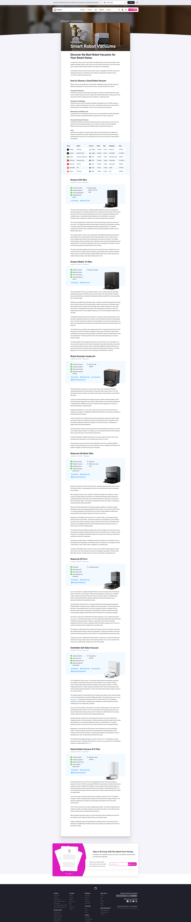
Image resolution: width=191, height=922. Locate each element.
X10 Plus (79, 171)
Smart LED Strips (57, 918)
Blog (70, 903)
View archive (68, 873)
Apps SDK (87, 897)
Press (70, 905)
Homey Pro (56, 897)
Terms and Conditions (132, 908)
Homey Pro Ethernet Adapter (60, 907)
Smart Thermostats (58, 916)
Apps (95, 9)
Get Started (87, 895)
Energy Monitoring (104, 912)
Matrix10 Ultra (80, 153)
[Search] (119, 9)
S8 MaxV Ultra (80, 160)
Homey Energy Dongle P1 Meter (60, 905)
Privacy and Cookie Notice (122, 908)
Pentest (86, 912)
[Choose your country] (125, 9)
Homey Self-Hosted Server (59, 901)
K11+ (88, 743)
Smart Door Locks (57, 914)
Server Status (88, 903)
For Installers (87, 917)
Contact (71, 909)
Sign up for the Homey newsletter (129, 893)
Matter (101, 903)
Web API (86, 899)
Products (82, 9)
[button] (114, 2)
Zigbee (101, 897)
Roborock (72, 160)
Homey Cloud (56, 895)
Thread (101, 905)
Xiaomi (71, 171)
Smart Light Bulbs (57, 920)
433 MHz (102, 901)
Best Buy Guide (65, 21)
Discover (101, 9)
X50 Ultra (79, 149)
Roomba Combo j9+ (82, 157)
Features (89, 9)
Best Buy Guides (58, 910)
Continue (131, 2)
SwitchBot (72, 167)
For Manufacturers (89, 919)
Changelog (87, 901)
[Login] (122, 9)
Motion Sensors (57, 912)
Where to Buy (72, 901)
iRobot (71, 157)
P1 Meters (102, 914)
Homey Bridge (57, 903)
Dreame (72, 149)
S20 (78, 167)
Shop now (85, 182)
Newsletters (72, 907)
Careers (71, 895)
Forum (86, 910)
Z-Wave (102, 895)
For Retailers (87, 921)
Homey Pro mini (57, 899)
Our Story (71, 897)
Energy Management (104, 910)
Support (108, 9)
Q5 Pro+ (79, 164)
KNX (101, 899)
